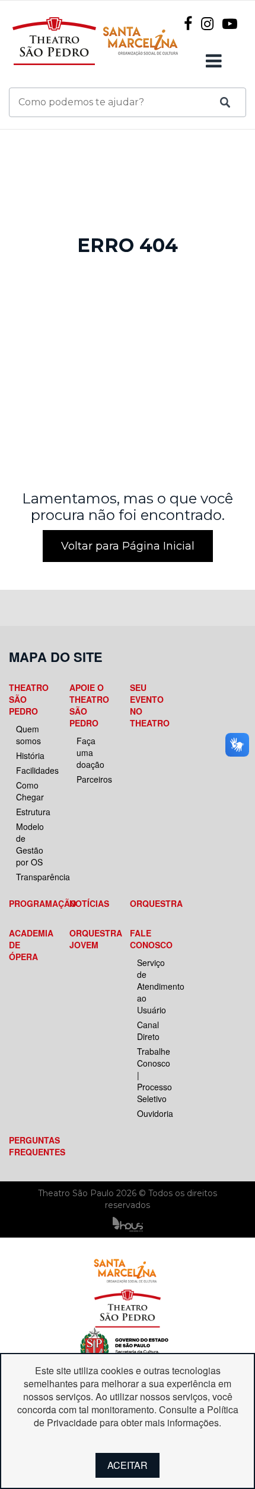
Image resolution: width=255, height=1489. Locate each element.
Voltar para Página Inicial (128, 546)
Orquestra (150, 903)
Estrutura (32, 812)
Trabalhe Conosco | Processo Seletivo (153, 1074)
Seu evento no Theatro (150, 705)
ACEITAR (127, 1465)
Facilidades (32, 770)
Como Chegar (30, 791)
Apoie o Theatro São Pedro (89, 705)
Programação (29, 903)
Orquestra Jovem (89, 939)
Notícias (89, 903)
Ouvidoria (153, 1113)
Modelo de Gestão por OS (30, 844)
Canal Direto (148, 1030)
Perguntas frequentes (29, 1146)
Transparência (32, 877)
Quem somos (28, 735)
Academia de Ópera (29, 944)
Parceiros (93, 779)
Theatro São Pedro (29, 699)
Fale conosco (150, 939)
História (30, 755)
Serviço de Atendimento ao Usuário (153, 986)
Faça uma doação (90, 752)
